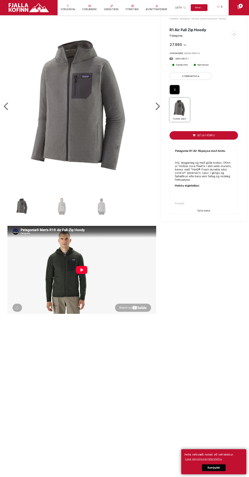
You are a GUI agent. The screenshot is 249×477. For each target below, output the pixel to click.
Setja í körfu (205, 135)
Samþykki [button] (214, 467)
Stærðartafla (190, 76)
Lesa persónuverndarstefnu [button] (203, 459)
